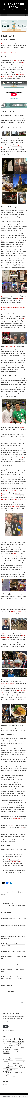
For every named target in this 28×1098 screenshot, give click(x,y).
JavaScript (6, 1060)
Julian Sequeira (17, 492)
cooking (12, 1049)
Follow (5, 1026)
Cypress (11, 1051)
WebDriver (9, 1076)
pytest (16, 1066)
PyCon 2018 (16, 60)
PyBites (3, 493)
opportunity (16, 1061)
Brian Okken (4, 499)
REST (7, 1067)
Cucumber (6, 1051)
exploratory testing (10, 1055)
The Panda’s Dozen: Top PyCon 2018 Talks (16, 905)
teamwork (16, 1069)
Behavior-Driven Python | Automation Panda (16, 925)
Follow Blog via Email (12, 1013)
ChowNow (21, 427)
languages (18, 1059)
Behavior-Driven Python (11, 346)
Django (22, 827)
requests (18, 298)
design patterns (16, 1051)
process (15, 1063)
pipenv (23, 298)
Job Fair (3, 633)
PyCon (2, 43)
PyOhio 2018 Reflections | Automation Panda (16, 931)
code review (5, 1045)
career (7, 891)
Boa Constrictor (7, 1043)
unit (10, 1074)
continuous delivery (16, 1047)
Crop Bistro (14, 553)
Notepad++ (11, 1061)
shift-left (4, 1069)
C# (15, 1043)
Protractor (20, 1063)
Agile (4, 1039)
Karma (14, 1059)
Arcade (14, 861)
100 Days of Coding (13, 859)
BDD (5, 1041)
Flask (12, 825)
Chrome (23, 1043)
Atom (10, 1039)
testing (6, 1071)
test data (21, 1069)
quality (4, 1067)
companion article (11, 76)
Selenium (22, 1068)
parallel (20, 1061)
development (12, 891)
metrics (6, 1061)
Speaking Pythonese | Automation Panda (15, 951)
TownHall (19, 429)
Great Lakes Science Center (7, 683)
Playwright (10, 1063)
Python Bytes (7, 490)
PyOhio (19, 611)
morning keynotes (10, 470)
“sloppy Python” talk (17, 818)
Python (20, 43)
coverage (16, 1049)
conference (3, 892)
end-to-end (15, 1054)
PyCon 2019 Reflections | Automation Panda (16, 964)
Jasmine (17, 1057)
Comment (21, 1002)
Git (10, 1057)
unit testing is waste (14, 506)
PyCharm (4, 1065)
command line (11, 1045)
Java (20, 1057)
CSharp (21, 1049)
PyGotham (13, 611)
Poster (20, 632)
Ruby (10, 1067)
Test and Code (8, 501)
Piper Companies (18, 71)
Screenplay (15, 1067)
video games (13, 1074)
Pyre (20, 861)
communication (18, 1045)
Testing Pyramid (14, 1072)
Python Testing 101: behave (8, 903)
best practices (18, 1041)
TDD (13, 1069)
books (13, 1043)
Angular (7, 1039)
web (4, 1076)
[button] (3, 133)
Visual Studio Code (21, 1074)
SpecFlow (9, 1069)
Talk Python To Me (15, 490)
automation (17, 1039)
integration (13, 1057)
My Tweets (5, 1084)
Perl (7, 1063)
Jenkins (11, 1059)
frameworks (16, 1055)
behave (23, 62)
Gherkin (6, 1058)
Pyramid (3, 829)
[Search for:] (25, 15)
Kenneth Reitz (4, 296)
